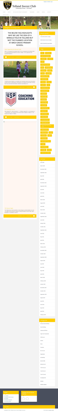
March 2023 (42, 209)
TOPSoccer (43, 135)
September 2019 (43, 294)
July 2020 (42, 263)
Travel (49, 135)
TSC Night (43, 149)
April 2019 (42, 311)
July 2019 (42, 301)
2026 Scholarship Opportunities (46, 43)
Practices (42, 347)
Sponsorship (42, 360)
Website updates (43, 384)
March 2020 (42, 277)
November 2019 (43, 287)
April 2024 (42, 196)
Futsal (42, 73)
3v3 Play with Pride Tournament (20, 12)
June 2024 (42, 192)
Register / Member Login (48, 1)
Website (41, 381)
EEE (42, 67)
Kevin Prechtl (18, 57)
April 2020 (42, 274)
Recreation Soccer (44, 90)
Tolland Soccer (44, 132)
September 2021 (43, 230)
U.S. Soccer (6, 395)
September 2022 (43, 216)
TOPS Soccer (43, 367)
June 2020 (42, 267)
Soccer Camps (44, 102)
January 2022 (42, 223)
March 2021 (42, 243)
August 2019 (42, 297)
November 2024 (43, 182)
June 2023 (42, 206)
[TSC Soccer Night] (34, 216)
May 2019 (42, 307)
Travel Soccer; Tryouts (45, 141)
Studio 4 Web (51, 410)
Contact (49, 12)
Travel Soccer (43, 138)
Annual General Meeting (44, 323)
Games (41, 340)
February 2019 (43, 314)
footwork (49, 70)
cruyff (42, 61)
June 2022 (42, 219)
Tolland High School (45, 122)
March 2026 (42, 165)
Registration (43, 93)
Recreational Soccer (45, 87)
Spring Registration (44, 108)
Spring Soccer (43, 364)
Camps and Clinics (43, 330)
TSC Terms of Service (8, 399)
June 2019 (42, 304)
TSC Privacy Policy (7, 401)
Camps (38, 12)
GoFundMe (48, 73)
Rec (48, 84)
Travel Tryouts (43, 374)
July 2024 (42, 189)
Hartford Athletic (44, 79)
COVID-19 (50, 58)
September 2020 (43, 257)
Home (4, 12)
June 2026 (42, 162)
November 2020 (43, 250)
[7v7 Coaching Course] (6, 117)
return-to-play (43, 96)
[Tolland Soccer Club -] (19, 5)
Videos (43, 12)
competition (43, 58)
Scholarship (42, 357)
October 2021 (42, 226)
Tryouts (42, 144)
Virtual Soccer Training (45, 152)
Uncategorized (43, 377)
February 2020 (43, 280)
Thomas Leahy (44, 116)
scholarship (43, 99)
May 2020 (42, 270)
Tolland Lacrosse (44, 129)
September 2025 (43, 172)
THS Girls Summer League (45, 36)
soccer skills (43, 105)
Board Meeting (43, 327)
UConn (49, 149)
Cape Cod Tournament (45, 55)
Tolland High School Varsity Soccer (46, 126)
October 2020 (42, 253)
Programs (32, 12)
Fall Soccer (43, 70)
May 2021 (42, 236)
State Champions (44, 113)
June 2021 (42, 233)
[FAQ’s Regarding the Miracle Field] (6, 57)
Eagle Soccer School (45, 64)
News (41, 343)
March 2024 (42, 199)
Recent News (5, 14)
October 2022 (42, 213)
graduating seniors (44, 76)
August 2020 (42, 260)
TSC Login (6, 406)
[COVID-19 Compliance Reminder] (34, 87)
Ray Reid (43, 84)
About (9, 12)
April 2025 (42, 179)
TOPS (51, 132)
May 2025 (42, 175)
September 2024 (43, 186)
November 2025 (43, 169)
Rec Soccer (42, 350)
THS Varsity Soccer (44, 119)
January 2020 (42, 284)
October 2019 (42, 290)
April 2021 (42, 240)
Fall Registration (49, 67)
